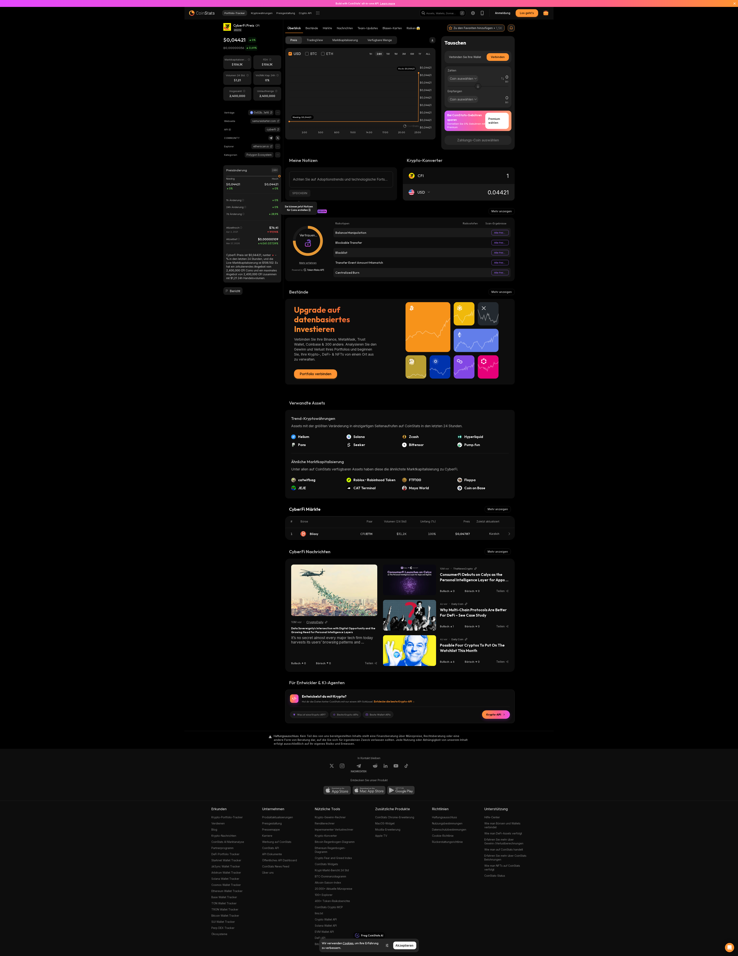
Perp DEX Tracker (222, 927)
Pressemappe (271, 829)
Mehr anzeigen (501, 211)
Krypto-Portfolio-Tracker (227, 817)
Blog (214, 829)
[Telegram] (270, 138)
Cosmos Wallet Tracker (226, 884)
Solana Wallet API (326, 925)
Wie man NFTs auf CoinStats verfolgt (502, 867)
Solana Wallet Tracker (225, 878)
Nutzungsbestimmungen (447, 823)
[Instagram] (342, 768)
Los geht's (527, 13)
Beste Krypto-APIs (347, 714)
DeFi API (320, 937)
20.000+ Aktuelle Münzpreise (333, 888)
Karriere (267, 835)
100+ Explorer (323, 894)
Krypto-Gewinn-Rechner (330, 817)
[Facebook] (406, 768)
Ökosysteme (219, 934)
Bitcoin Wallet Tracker (225, 915)
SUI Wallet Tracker (223, 921)
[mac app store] (369, 790)
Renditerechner (325, 823)
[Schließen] (732, 3)
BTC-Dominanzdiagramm (330, 876)
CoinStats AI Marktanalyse (227, 841)
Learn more (387, 3)
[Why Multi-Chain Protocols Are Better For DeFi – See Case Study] (409, 615)
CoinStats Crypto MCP (329, 907)
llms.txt (319, 913)
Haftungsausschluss (444, 817)
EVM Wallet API (324, 931)
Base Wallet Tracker (224, 897)
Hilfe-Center (492, 817)
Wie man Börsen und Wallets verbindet (502, 825)
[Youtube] (396, 768)
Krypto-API (493, 714)
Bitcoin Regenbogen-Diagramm (335, 841)
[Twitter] (277, 138)
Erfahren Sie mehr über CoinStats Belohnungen (505, 857)
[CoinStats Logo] (201, 13)
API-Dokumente (272, 854)
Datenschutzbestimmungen (449, 829)
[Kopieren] (271, 112)
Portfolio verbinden (315, 374)
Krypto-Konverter (326, 835)
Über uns (268, 872)
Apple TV (381, 835)
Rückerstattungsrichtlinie (447, 841)
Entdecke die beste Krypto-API (393, 701)
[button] (271, 112)
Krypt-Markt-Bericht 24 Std (332, 870)
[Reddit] (375, 768)
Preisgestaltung (272, 823)
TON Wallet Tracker (224, 903)
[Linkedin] (385, 768)
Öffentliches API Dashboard (279, 860)
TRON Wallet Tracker (224, 909)
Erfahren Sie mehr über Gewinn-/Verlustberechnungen (503, 841)
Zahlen (452, 70)
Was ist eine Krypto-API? (311, 714)
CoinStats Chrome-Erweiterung (394, 817)
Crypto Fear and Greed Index (333, 858)
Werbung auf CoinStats (276, 841)
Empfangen (455, 91)
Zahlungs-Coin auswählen (478, 140)
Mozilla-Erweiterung (387, 829)
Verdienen (218, 823)
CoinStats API (270, 848)
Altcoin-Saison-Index (328, 882)
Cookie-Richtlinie (443, 835)
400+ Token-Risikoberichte (332, 901)
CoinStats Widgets (326, 864)
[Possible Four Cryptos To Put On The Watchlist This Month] (409, 650)
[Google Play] (401, 790)
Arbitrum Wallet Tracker (226, 872)
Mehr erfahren (308, 262)
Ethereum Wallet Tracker (227, 891)
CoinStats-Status (494, 875)
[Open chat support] (729, 947)
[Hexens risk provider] (308, 270)
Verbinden (498, 57)
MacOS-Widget (385, 823)
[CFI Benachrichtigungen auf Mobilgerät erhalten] (511, 28)
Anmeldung (502, 13)
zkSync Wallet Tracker (225, 866)
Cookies (348, 943)
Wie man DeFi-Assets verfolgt (503, 833)
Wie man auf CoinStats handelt (503, 849)
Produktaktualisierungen (277, 817)
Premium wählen (494, 120)
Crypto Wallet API (326, 919)
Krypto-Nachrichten (223, 835)
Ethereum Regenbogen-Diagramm (330, 849)
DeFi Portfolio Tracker (225, 854)
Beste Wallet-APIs (380, 714)
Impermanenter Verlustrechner (334, 829)
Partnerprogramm (222, 848)
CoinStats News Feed (275, 866)
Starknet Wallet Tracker (226, 860)
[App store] (337, 790)
